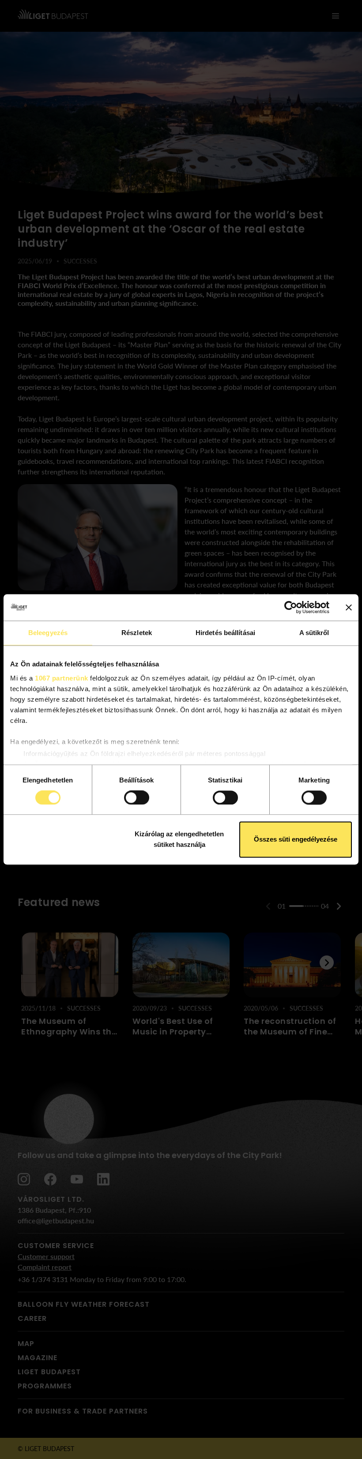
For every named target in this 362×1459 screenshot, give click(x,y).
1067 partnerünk (61, 678)
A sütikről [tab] (314, 632)
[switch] (136, 797)
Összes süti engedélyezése (295, 839)
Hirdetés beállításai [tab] (225, 632)
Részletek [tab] (136, 632)
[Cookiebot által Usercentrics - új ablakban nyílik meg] (290, 607)
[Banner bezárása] (349, 607)
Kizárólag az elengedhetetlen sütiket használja (179, 840)
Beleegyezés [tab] (48, 632)
